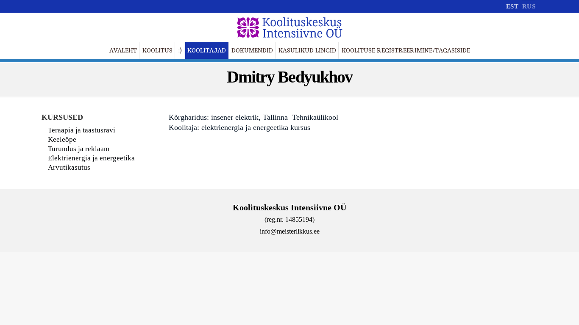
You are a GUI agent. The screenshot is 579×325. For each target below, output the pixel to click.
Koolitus (157, 50)
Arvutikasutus (69, 167)
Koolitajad (206, 50)
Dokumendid (252, 50)
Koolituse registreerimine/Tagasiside (406, 50)
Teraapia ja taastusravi (81, 130)
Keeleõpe (62, 139)
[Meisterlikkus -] (289, 28)
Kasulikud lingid (307, 50)
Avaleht (123, 50)
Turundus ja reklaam (78, 149)
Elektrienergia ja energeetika (91, 158)
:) (180, 50)
